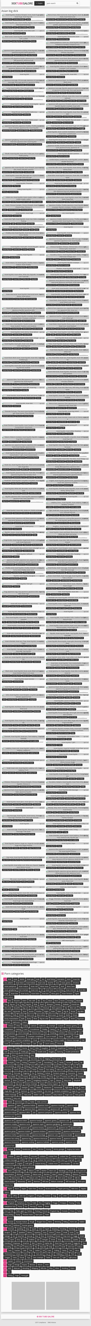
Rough (32, 1222)
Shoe (42, 1236)
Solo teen (71, 1247)
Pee (28, 1203)
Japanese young (57, 1142)
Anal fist (50, 983)
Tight (13, 224)
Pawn (47, 1214)
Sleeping (55, 1229)
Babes (24, 1022)
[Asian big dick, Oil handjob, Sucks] (67, 736)
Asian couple (26, 202)
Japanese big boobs (74, 93)
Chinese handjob (79, 55)
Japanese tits (68, 485)
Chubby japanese (36, 130)
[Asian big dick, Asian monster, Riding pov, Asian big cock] (67, 707)
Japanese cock (72, 565)
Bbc (39, 1001)
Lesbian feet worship (45, 1160)
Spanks (75, 1240)
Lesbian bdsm (9, 1163)
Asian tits (30, 725)
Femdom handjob (79, 1070)
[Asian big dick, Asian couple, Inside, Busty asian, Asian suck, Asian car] (67, 605)
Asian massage (60, 572)
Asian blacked (76, 305)
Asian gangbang (10, 990)
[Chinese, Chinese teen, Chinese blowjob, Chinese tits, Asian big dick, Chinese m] (23, 783)
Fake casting (76, 335)
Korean (49, 765)
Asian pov (69, 180)
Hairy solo (17, 1098)
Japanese (50, 85)
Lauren (60, 703)
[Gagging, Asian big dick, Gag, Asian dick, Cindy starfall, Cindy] (23, 96)
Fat (81, 1062)
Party (78, 1203)
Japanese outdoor (70, 1138)
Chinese (59, 55)
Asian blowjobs (62, 779)
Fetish (34, 1070)
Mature (5, 442)
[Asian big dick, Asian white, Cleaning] (67, 431)
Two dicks (69, 461)
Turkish (37, 1250)
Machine (47, 1174)
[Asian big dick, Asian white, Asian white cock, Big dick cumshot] (67, 657)
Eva (41, 1059)
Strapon (7, 1232)
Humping (7, 1098)
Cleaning (69, 434)
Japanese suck (75, 469)
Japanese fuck (9, 1146)
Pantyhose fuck (10, 1206)
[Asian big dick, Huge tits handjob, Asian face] (67, 748)
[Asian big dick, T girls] (67, 742)
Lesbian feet (64, 1156)
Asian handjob (29, 430)
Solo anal (67, 1243)
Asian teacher (37, 329)
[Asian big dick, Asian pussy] (23, 526)
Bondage (70, 1001)
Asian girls (17, 249)
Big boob (80, 1019)
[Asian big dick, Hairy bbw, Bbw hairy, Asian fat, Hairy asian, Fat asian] (67, 446)
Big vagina (61, 277)
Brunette (25, 493)
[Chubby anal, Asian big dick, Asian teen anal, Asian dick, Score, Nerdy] (23, 234)
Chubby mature (32, 267)
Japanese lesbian (29, 1105)
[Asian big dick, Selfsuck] (23, 554)
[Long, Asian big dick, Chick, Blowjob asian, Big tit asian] (23, 88)
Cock (6, 1044)
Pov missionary (26, 606)
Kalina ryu (61, 71)
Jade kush (17, 965)
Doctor (24, 1048)
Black (50, 1001)
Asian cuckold (62, 136)
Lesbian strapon (77, 1156)
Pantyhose (21, 1203)
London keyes (51, 164)
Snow (28, 19)
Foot (18, 1062)
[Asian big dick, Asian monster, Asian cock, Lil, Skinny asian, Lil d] (67, 418)
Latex (18, 1156)
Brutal (73, 1011)
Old (9, 1196)
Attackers (79, 588)
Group (51, 1077)
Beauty (49, 812)
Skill (67, 545)
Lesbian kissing (40, 1163)
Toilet (24, 1250)
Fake (53, 335)
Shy (36, 1247)
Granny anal (66, 1077)
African (5, 890)
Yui (67, 85)
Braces (33, 41)
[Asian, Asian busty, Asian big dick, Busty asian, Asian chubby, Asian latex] (23, 936)
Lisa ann (34, 1156)
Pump (18, 1214)
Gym (51, 1080)
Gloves (21, 1080)
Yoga (17, 1275)
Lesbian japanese (28, 1167)
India (26, 1102)
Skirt (33, 1243)
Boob (73, 1019)
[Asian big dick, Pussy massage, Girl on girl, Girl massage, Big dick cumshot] (67, 714)
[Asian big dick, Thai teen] (23, 183)
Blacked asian (32, 614)
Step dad (43, 1247)
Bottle (68, 1015)
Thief (72, 1254)
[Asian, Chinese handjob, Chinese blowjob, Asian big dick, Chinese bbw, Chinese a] (23, 206)
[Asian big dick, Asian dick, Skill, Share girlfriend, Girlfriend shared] (67, 541)
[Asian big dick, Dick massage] (67, 790)
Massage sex (26, 180)
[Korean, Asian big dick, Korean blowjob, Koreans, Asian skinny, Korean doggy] (67, 761)
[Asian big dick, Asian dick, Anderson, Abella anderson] (23, 510)
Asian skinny (78, 172)
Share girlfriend (75, 545)
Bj (18, 1004)
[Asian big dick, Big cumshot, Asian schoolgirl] (23, 548)
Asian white (17, 279)
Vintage (17, 1265)
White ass (29, 870)
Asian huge (17, 216)
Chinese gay (51, 55)
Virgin (10, 1265)
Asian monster (62, 422)
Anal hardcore (36, 860)
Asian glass (17, 804)
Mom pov (81, 1181)
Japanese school (71, 321)
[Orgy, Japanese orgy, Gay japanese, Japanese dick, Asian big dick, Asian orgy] (23, 593)
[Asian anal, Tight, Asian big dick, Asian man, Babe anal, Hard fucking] (23, 220)
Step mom (67, 1236)
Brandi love (75, 1004)
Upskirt (10, 1261)
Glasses (58, 1080)
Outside (20, 1199)
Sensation (36, 628)
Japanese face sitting (11, 1138)
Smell (82, 1236)
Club (83, 1040)
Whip (51, 1268)
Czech (25, 1029)
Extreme (25, 1059)
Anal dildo (82, 990)
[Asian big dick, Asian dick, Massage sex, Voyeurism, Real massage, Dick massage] (23, 176)
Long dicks (33, 483)
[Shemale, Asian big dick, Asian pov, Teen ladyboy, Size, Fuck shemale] (23, 737)
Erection (25, 230)
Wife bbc (44, 1268)
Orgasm (31, 1196)
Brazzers (17, 1001)
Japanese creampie (11, 1128)
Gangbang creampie (40, 1080)
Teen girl (16, 586)
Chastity (12, 1036)
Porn (6, 1211)
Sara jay (29, 1236)
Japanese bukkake (43, 1142)
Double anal (41, 1052)
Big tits (28, 1004)
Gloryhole (77, 1080)
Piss (40, 1203)
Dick (48, 594)
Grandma (81, 1077)
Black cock (30, 1015)
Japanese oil (30, 85)
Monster (27, 1174)
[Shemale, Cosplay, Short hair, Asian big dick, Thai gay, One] (67, 453)
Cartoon (34, 1026)
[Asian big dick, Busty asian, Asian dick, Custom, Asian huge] (67, 140)
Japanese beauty (38, 1128)
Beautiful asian (28, 763)
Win (33, 654)
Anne (69, 979)
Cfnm (45, 1033)
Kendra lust (26, 1149)
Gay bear (64, 1084)
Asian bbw (50, 180)
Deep (33, 1052)
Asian (4, 210)
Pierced (44, 1211)
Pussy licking (8, 1214)
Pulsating (69, 557)
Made (66, 638)
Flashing (40, 1073)
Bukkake (66, 1004)
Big (22, 1004)
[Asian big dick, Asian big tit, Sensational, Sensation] (23, 625)
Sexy (6, 1240)
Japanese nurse (24, 1124)
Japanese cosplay (10, 1124)
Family (61, 1062)
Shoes (58, 1232)
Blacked (79, 1001)
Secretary (67, 1240)
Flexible (56, 1066)
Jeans (19, 1116)
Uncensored (21, 144)
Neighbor (50, 529)
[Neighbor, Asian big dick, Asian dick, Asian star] (67, 526)
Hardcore (24, 1091)
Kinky (83, 787)
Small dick (6, 483)
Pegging (47, 1203)
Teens (14, 1257)
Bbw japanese (23, 384)
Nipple (23, 1189)
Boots (62, 1001)
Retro (50, 1222)
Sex (14, 1236)
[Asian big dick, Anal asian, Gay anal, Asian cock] (67, 824)
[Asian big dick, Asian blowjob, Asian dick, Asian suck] (67, 294)
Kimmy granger (58, 1149)
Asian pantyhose (52, 47)
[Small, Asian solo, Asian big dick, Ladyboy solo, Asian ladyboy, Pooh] (23, 769)
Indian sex (6, 202)
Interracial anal (61, 19)
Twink (48, 1257)
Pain (11, 1211)
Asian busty (77, 150)
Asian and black (63, 33)
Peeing (37, 1211)
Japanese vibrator (30, 794)
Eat (63, 1059)
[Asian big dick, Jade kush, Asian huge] (23, 962)
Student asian (27, 329)
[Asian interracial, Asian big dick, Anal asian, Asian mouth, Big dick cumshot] (67, 373)
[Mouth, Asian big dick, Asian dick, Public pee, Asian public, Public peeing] (23, 155)
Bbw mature (41, 1015)
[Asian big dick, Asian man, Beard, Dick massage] (23, 728)
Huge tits (74, 1091)
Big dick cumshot (63, 156)
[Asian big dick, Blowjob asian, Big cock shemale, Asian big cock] (67, 650)
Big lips (31, 27)
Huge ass (61, 798)
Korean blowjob (69, 765)
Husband (48, 1095)
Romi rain (73, 1222)
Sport (12, 1240)
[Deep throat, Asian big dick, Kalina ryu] (23, 112)
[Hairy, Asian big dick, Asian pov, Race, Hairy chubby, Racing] (67, 344)
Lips (15, 27)
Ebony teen (73, 537)
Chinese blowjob (26, 210)
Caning (52, 1029)
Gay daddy (12, 1077)
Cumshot (61, 1033)
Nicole (40, 1189)
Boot (25, 1011)
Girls (4, 699)
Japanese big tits (52, 27)
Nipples (83, 1189)
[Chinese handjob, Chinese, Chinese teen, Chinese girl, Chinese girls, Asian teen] (67, 248)
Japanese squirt (38, 1124)
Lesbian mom (53, 1163)
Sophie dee (48, 1243)
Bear (56, 1001)
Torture (18, 1254)
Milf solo (49, 804)
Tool (31, 230)
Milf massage (74, 243)
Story (18, 1240)
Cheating (53, 1033)
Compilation (8, 1029)
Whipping (35, 1268)
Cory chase (26, 1044)
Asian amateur (31, 895)
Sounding (7, 1247)
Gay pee (60, 909)
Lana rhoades (65, 1163)
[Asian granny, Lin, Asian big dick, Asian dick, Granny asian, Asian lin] (67, 672)
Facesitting (48, 1062)
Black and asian (30, 398)
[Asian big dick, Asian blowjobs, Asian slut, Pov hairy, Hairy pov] (67, 775)
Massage (17, 1171)
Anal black (17, 711)
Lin (58, 676)
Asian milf (6, 313)
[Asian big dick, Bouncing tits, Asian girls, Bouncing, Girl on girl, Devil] (67, 642)
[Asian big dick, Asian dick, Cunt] (23, 31)
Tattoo (25, 1254)
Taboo (76, 1250)
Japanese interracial (63, 194)
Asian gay (30, 979)
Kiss (34, 1149)
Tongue (7, 1257)
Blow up (25, 689)
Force (76, 1062)
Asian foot (58, 117)
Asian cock (61, 128)
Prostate (64, 1211)
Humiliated (72, 136)
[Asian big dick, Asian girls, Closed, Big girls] (23, 247)
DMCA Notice (52, 1322)
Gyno (58, 1077)
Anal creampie (23, 990)
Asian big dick (7, 19)
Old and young (9, 1199)
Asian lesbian (31, 983)
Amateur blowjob (19, 19)
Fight (39, 1066)
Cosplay (56, 455)
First (74, 1066)
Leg (34, 1160)
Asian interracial (8, 299)
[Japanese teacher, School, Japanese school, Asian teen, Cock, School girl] (67, 317)
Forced (68, 1062)
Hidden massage (10, 1095)
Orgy (4, 596)
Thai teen (17, 186)
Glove (15, 1080)
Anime (22, 979)
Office (15, 1196)
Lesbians (42, 1156)
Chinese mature (76, 1029)
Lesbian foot (52, 1156)
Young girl (24, 1275)
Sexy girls (34, 348)
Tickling (56, 1250)
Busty (29, 1019)
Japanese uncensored (34, 144)
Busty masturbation (11, 1019)
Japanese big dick (32, 457)
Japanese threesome (11, 1142)
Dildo (37, 1048)
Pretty (49, 122)
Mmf (29, 1181)
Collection (42, 1026)
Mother (44, 1171)
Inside (70, 608)
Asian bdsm (35, 993)
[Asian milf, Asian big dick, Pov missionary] (23, 604)
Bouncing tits (62, 646)
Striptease (16, 1243)
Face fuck (7, 1073)
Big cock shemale (74, 654)
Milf (48, 943)
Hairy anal (27, 1095)
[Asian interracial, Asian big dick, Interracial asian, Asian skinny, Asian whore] (23, 295)
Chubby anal (7, 237)
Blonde (21, 1015)
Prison (72, 1211)
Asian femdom (7, 430)
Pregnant (11, 1203)
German (7, 1080)
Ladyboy (5, 257)
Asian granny (51, 676)
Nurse (17, 1189)
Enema (10, 1059)
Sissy (44, 1232)
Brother (39, 1011)
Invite (36, 622)
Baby (39, 1008)
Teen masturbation (72, 668)
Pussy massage (62, 717)
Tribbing (59, 1254)
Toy (46, 1254)
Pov (26, 1206)
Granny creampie (31, 1084)
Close (15, 725)
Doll (5, 1052)
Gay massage (7, 820)
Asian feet (77, 117)
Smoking (50, 1236)
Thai (4, 622)
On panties (77, 820)
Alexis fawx (71, 986)
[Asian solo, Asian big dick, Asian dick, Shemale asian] (23, 633)
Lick (48, 216)
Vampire (57, 787)
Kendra (7, 1153)
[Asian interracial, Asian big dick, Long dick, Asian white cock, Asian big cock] (67, 438)
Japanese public (75, 1128)
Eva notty (34, 1059)
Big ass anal (44, 1019)
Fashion (16, 848)
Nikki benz (74, 1189)
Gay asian (6, 860)
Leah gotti (28, 1163)
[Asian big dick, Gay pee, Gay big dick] (67, 907)
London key (61, 164)
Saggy (75, 1236)
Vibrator (32, 1265)
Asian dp (82, 19)
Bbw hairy (69, 392)
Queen (10, 1218)
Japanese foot (75, 1112)
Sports (39, 1243)
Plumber (49, 271)
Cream (65, 354)
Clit (5, 1036)
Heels (17, 1087)
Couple (75, 1036)
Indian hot (69, 368)
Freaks (24, 882)
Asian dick (17, 33)
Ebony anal (56, 1059)
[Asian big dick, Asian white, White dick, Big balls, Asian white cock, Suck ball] (23, 275)
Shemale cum (51, 600)
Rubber (82, 1222)
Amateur (76, 983)
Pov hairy (82, 277)
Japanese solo (64, 1121)
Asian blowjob (28, 172)
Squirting (37, 1232)
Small (4, 773)
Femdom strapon (59, 1073)
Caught (68, 1036)
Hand (16, 1091)
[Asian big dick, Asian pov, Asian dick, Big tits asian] (67, 865)
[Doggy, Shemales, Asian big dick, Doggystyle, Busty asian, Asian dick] (67, 900)
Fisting (24, 1062)
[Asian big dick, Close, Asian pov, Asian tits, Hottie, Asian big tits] (23, 722)
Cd (80, 1026)
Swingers (45, 1240)
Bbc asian (58, 172)
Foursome (71, 1073)
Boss (33, 1008)
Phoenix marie (28, 1214)
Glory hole (67, 1080)
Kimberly (31, 882)
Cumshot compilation (23, 1040)
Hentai (10, 1087)
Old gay (39, 1196)
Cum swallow (15, 1044)
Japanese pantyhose (45, 1112)
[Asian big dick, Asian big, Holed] (67, 411)
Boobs (31, 1011)
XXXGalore (22, 3)
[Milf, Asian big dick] (67, 940)
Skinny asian (26, 122)
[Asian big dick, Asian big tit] (23, 808)
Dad (31, 1048)
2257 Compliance (40, 1322)
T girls (60, 745)
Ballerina (7, 1015)
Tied (51, 1254)
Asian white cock (35, 493)
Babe (53, 1011)
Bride (35, 1004)
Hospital (39, 1091)
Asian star (77, 529)
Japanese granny (51, 1121)
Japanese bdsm (8, 55)
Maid (54, 1174)
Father (18, 1066)
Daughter (44, 1048)
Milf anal (45, 1181)
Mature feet (8, 1185)
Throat (21, 1257)
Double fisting (23, 1055)
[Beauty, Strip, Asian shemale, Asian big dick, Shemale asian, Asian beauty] (67, 809)
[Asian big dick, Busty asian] (67, 913)
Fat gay (68, 1070)
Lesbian (11, 1156)
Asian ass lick (80, 798)
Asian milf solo (69, 804)
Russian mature (21, 1222)
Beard (24, 731)
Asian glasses (27, 804)
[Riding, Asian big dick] (23, 189)
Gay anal (69, 826)
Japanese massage (9, 85)
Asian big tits (28, 107)
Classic (57, 259)
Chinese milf (71, 1033)
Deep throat (7, 115)
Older (65, 1196)
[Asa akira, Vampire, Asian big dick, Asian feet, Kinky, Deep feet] (67, 783)
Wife (9, 1268)
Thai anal (19, 416)
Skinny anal (28, 1247)
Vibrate (40, 1265)
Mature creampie (14, 442)
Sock (24, 1240)
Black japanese (72, 63)
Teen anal (39, 1254)
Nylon (10, 1189)
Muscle (70, 1171)
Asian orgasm (73, 551)
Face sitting (50, 1070)
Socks (71, 1232)
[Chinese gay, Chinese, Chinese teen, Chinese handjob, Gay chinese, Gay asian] (67, 51)
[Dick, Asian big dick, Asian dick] (67, 592)
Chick (20, 91)
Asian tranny (81, 101)
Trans (49, 1250)
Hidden (38, 1087)
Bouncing (80, 646)
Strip (54, 812)
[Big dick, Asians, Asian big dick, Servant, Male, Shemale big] (23, 532)
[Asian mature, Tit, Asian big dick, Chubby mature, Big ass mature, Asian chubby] (23, 264)
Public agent (20, 1211)
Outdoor (47, 1196)
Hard (82, 1087)
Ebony (17, 1059)
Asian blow (77, 461)
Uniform (18, 1261)
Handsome (47, 1087)
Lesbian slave (60, 1160)
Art (42, 990)
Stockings (72, 1229)
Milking (67, 1174)
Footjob (11, 1062)
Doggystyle (75, 903)
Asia (48, 335)
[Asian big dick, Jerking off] (67, 425)
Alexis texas (44, 986)
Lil (78, 422)
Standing (7, 1243)
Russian (11, 1222)
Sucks (69, 739)
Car (58, 1029)
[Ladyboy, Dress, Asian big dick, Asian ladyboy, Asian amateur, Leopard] (67, 503)
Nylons (6, 1192)
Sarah (63, 1247)
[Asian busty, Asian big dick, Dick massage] (67, 183)
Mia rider (37, 711)
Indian (10, 1102)
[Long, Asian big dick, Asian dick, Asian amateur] (23, 893)
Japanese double (52, 150)
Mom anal (61, 1178)
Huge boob (27, 545)
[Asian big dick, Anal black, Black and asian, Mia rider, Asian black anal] (23, 708)
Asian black (61, 63)
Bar (66, 1008)
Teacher (17, 1250)
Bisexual (46, 1008)
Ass (48, 362)
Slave (14, 1232)
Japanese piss (67, 1124)
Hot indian (78, 368)
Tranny (63, 1250)
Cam (34, 1044)
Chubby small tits (71, 277)
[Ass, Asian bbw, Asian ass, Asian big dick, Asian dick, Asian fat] (67, 359)
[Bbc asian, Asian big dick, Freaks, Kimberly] (23, 879)
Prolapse (63, 1203)
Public (34, 1203)
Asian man (30, 224)
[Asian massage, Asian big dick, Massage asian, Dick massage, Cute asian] (23, 830)
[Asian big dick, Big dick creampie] (67, 263)
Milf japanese (36, 313)
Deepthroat (61, 1048)
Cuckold (60, 1026)
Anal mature (8, 997)
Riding (5, 192)
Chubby (44, 1029)
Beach (42, 1004)
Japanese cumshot (30, 951)
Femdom (32, 1062)
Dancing (60, 1052)
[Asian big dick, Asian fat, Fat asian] (67, 233)
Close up (60, 1044)
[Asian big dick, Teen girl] (23, 584)
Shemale (49, 455)
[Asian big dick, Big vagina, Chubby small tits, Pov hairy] (67, 274)
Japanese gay (51, 565)
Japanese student (24, 1131)
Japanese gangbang (9, 144)
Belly (15, 1015)
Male (34, 535)
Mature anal (37, 1174)
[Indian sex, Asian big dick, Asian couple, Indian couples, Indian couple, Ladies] (23, 198)
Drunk (53, 1048)
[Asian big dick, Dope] (67, 843)
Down (68, 305)
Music (25, 1178)
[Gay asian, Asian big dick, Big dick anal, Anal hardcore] (23, 857)
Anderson (25, 513)
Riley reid (7, 1225)
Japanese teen (9, 1116)
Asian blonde (36, 370)
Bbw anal (7, 1008)
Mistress (76, 1174)
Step (36, 1236)
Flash (33, 1066)
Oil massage (20, 85)
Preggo (55, 1203)
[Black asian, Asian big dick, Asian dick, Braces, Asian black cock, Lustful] (23, 38)
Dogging (51, 1052)
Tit (14, 267)
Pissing (71, 1203)
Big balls (34, 279)
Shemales (56, 903)
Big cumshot (18, 551)
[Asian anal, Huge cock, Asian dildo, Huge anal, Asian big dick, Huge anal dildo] (67, 722)
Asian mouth (26, 370)
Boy (5, 1004)
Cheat (35, 1040)
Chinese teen (68, 55)
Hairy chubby (80, 346)
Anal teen (45, 993)
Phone (47, 1206)
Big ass (12, 1004)
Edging (47, 1059)
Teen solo (56, 1257)
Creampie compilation (36, 1036)
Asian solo (6, 636)
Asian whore (27, 335)
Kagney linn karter (73, 1149)
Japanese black (51, 63)
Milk (24, 1171)
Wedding (65, 1268)
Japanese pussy (65, 224)
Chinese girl (81, 251)
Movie (6, 1178)
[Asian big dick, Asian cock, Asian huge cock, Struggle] (67, 126)
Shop (59, 1240)
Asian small (68, 271)
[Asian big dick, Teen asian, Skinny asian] (23, 120)
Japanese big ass (18, 450)
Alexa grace (55, 993)
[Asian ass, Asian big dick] (67, 887)
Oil (60, 1196)
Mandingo (62, 1171)
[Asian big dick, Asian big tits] (67, 754)
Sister (41, 1229)
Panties (29, 1211)
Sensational (27, 628)
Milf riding (78, 392)
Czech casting (50, 1044)
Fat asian (68, 235)
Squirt (47, 1229)
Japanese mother (10, 1135)
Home (82, 1091)
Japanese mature (10, 1112)
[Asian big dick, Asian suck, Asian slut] (67, 893)
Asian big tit (17, 230)
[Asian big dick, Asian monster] (23, 679)
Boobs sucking (37, 545)
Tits (32, 1254)
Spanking (20, 1229)
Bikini (59, 1011)
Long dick (73, 442)
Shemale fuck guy (8, 416)
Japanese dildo (24, 1135)
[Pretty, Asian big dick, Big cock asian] (67, 120)
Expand (37, 870)
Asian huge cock (72, 128)
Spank (34, 1229)
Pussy (20, 1206)
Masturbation (9, 1174)
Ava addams (8, 983)
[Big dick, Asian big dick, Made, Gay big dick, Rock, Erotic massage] (67, 634)
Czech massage (23, 1033)
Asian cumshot (62, 630)
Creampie (51, 1026)
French (16, 1070)
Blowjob (50, 1004)
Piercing (33, 1206)
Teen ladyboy (33, 741)
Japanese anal (51, 285)
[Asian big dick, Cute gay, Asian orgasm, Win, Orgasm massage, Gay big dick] (23, 650)
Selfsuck (64, 101)
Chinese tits (36, 787)
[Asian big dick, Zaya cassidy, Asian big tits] (23, 104)
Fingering (26, 1073)
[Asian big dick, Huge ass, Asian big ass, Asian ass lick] (67, 796)
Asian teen (6, 321)
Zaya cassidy (18, 107)
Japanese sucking (20, 55)
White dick (26, 279)
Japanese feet (61, 408)
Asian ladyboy (75, 507)
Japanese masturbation (71, 1131)
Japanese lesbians (39, 1131)
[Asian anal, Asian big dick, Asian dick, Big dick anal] (67, 288)
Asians (12, 535)
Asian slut (72, 779)
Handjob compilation (61, 1091)
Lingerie (20, 1163)
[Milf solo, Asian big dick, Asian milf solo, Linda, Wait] (67, 802)
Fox (33, 1073)
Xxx (9, 1272)
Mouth (5, 158)
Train (79, 1254)
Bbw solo (73, 1008)
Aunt (62, 986)
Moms (83, 1174)
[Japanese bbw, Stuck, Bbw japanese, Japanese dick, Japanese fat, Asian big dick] (23, 381)
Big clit (66, 1011)
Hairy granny (79, 1095)
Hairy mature (58, 1095)
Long (4, 91)
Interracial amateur (20, 614)
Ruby (72, 733)
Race (72, 346)
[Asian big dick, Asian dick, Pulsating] (67, 554)
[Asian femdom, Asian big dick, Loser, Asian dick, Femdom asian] (67, 680)
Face (28, 1070)
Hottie (37, 725)
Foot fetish (47, 1066)
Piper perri (39, 1214)
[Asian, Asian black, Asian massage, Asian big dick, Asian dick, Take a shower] (67, 577)
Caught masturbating (64, 951)
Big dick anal (79, 291)
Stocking (63, 1229)
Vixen (47, 1265)
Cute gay (16, 654)
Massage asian (29, 834)
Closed (24, 249)
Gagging (5, 99)
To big (65, 832)
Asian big (25, 390)
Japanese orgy (12, 596)
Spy (77, 1232)
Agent (77, 993)
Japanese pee (51, 1128)
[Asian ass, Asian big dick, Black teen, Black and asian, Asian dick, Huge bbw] (23, 466)
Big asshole (80, 400)
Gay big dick (74, 638)
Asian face (74, 751)
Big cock (25, 1008)
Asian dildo (67, 725)
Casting (18, 1029)
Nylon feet (32, 1189)
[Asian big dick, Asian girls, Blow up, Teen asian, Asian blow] (23, 687)
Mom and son (81, 1171)
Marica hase (51, 19)
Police (40, 1206)
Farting (26, 1066)
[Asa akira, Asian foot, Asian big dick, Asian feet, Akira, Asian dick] (67, 113)
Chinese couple (58, 1040)
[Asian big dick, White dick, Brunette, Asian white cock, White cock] (23, 490)
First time (7, 1070)
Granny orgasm (52, 1084)
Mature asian (70, 588)
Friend (41, 1070)
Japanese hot (51, 194)
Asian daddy (76, 259)
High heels (68, 1087)
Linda (78, 804)
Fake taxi (59, 1070)
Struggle (81, 128)
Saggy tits (76, 1243)
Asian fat (60, 235)
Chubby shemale (29, 572)
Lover (59, 832)
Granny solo (8, 1084)
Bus (44, 1001)
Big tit (66, 1019)
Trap (23, 646)
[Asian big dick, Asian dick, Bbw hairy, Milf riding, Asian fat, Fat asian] (67, 388)
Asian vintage (28, 340)
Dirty (32, 1055)
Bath (23, 1019)
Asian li (72, 33)
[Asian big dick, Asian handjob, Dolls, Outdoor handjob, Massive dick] (67, 618)
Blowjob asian (28, 91)
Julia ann (19, 1109)
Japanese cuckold (76, 109)
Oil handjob (61, 739)
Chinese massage (72, 1040)
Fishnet (47, 1073)
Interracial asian (31, 299)
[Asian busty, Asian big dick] (67, 497)
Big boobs (16, 1011)
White (57, 1268)
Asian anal (6, 224)
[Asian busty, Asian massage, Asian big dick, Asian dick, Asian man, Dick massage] (67, 569)
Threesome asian (63, 39)
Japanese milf (7, 63)
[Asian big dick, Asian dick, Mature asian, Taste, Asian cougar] (67, 935)
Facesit (80, 1073)
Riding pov (72, 709)
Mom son (52, 1171)
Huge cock (58, 725)
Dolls (70, 622)
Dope (59, 846)
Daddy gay (25, 1052)
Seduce (79, 1247)
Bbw (9, 1001)
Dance (10, 1048)
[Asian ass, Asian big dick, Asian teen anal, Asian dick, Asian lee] (23, 658)
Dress (56, 507)
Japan (19, 1105)
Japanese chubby (23, 130)
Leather (22, 1160)
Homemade (58, 1087)
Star (84, 1243)
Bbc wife (32, 1001)
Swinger (7, 1236)
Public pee (31, 158)
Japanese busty (64, 27)
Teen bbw (68, 697)
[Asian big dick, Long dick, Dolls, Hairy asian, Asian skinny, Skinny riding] (67, 955)
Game (29, 1080)
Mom (10, 1171)
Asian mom (50, 990)
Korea (18, 1149)
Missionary (21, 1181)
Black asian (6, 41)
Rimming (58, 1222)
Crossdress (21, 1036)
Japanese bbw (18, 71)
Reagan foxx (41, 1222)
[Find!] (77, 3)
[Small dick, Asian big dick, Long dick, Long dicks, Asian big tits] (23, 481)
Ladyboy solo (34, 753)
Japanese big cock (19, 477)
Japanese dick (7, 172)
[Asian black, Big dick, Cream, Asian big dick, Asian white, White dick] (67, 351)
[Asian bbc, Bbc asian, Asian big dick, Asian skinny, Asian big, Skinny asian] (67, 168)
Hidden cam (38, 1095)
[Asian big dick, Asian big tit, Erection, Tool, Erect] (23, 227)
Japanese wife (7, 71)
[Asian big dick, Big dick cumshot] (67, 154)
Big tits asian (18, 340)
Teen (10, 1250)
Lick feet (76, 1163)
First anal (17, 1073)
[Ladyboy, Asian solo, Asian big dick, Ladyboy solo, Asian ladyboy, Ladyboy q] (23, 749)
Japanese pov (30, 63)
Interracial (18, 1102)
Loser (71, 684)
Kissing (48, 1149)
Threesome (8, 1254)
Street (53, 1240)
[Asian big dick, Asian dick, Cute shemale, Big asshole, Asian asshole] (67, 396)
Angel (6, 993)
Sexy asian (37, 804)
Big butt (7, 1022)
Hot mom (48, 1091)
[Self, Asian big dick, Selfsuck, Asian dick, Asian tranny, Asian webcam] (67, 97)
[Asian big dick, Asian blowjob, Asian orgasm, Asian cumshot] (67, 548)
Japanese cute (76, 876)
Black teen (25, 469)
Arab (38, 979)
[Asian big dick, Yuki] (23, 927)
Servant (29, 535)
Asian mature (7, 267)
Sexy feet (21, 1236)
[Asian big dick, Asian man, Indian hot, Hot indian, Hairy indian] (67, 366)
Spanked (22, 1232)
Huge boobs (7, 545)
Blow (35, 1019)
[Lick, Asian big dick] (67, 213)
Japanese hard (7, 794)
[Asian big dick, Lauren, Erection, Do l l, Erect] (67, 701)
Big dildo (81, 1011)
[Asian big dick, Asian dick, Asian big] (23, 387)
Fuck (68, 1066)
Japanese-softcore (63, 469)
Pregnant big (54, 1211)
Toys (28, 1257)
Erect (36, 230)
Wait (83, 804)
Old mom (72, 1196)
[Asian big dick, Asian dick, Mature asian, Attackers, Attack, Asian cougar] (67, 585)
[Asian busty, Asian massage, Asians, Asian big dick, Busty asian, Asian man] (67, 880)
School (62, 321)
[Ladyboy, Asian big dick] (23, 255)
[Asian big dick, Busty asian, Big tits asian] (67, 338)
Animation (61, 979)
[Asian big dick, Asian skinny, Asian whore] (23, 332)
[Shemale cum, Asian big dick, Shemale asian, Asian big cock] (67, 598)
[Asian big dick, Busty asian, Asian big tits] (67, 768)
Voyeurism (35, 180)
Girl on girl (72, 717)
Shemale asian (62, 493)
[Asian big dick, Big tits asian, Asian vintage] (23, 338)
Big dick (63, 93)
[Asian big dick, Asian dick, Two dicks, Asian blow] (67, 459)
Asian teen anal (29, 237)
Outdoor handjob (80, 622)
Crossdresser (35, 1029)
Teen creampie (38, 1257)
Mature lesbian (9, 1181)
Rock (81, 638)
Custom (77, 142)
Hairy (48, 346)
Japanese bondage (38, 1135)
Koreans (79, 765)
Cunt (23, 33)
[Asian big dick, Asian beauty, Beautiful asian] (23, 760)
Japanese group (65, 876)
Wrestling (25, 1268)
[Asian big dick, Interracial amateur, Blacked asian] (23, 611)
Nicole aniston (50, 1189)
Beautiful (17, 1008)
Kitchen (41, 1149)
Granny (25, 1077)
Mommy (43, 1178)
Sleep (27, 1229)
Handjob (25, 1087)
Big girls (31, 249)
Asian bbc (50, 172)
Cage (40, 1044)
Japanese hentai (55, 1138)
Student (80, 1229)
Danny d (71, 1048)
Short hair (64, 455)
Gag (22, 99)
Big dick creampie (72, 71)
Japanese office (24, 1112)
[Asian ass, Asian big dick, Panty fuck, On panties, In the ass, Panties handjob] (67, 817)
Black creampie (56, 1019)
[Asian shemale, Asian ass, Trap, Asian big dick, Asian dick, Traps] (23, 642)
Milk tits (77, 1178)
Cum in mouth (51, 1036)
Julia (34, 1112)
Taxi (70, 1250)
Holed (67, 414)
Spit (38, 1240)
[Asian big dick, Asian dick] (67, 74)
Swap (50, 1247)
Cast (68, 335)
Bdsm (24, 1001)
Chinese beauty (45, 1040)
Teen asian (17, 122)
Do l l (73, 703)
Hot (20, 1095)
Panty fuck (69, 820)
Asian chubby (22, 27)
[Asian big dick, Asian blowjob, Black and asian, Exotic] (23, 395)
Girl (74, 1077)
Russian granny (27, 1225)
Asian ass (62, 47)
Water (72, 1268)
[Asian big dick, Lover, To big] (67, 829)
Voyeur (24, 1265)
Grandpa (44, 1077)
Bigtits (46, 1011)
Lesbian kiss (8, 1167)
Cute (80, 1033)
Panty (79, 1211)
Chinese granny (71, 1026)
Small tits (26, 1243)
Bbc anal (7, 1011)
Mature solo (33, 1178)
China (18, 1026)
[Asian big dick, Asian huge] (23, 213)
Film (79, 1066)
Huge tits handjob (63, 751)
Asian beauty (18, 763)
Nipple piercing (63, 1189)
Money (19, 1174)
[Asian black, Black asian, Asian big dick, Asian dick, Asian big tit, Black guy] (23, 359)
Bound (60, 1015)
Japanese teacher (52, 321)
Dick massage (71, 186)
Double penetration (66, 150)
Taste (78, 937)
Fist (55, 1062)
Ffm (22, 1070)
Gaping (42, 1084)
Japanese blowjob (63, 109)
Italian (32, 1102)
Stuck (15, 384)
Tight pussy (72, 1257)
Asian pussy (17, 529)
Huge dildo (8, 1091)
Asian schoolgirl (29, 551)
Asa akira (50, 117)
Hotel (32, 1091)
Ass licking (59, 990)
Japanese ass (61, 313)
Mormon (37, 1181)
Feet (39, 1062)
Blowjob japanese (19, 457)
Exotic (38, 398)
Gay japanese (61, 565)
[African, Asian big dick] (23, 887)
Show (83, 1240)
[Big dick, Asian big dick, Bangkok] (23, 576)
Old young (82, 1196)
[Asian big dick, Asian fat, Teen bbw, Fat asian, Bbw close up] (67, 695)
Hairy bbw (61, 450)
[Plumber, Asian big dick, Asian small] (67, 269)
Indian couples (37, 202)
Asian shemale (7, 646)
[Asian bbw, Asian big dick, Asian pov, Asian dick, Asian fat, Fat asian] (67, 176)
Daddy (17, 1048)
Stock (57, 1247)
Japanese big (15, 313)
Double (79, 1048)
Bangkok (23, 578)
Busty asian (61, 142)
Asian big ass (70, 798)
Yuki (15, 929)
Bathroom (16, 1022)
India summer (42, 1102)
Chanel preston (9, 1033)
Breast (75, 1015)
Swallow (32, 1240)
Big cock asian (68, 122)
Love (79, 1160)
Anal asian (73, 376)
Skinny (29, 1232)
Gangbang (34, 1077)
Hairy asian (74, 959)
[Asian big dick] (23, 74)
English (49, 485)
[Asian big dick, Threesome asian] (67, 37)
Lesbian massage (10, 1160)
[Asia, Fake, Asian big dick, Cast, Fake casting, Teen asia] (67, 332)
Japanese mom (43, 1105)
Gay (19, 1077)
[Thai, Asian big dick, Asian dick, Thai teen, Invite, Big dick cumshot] (23, 618)
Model (60, 1174)
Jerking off (61, 428)
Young (10, 1275)
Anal (9, 979)
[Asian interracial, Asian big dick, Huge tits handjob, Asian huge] (23, 908)
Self (48, 101)
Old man (23, 1196)
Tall (43, 1250)
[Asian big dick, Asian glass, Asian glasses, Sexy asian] (23, 802)
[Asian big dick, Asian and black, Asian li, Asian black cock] (67, 31)
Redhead (16, 1225)
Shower (58, 1236)
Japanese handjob (9, 565)
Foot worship (9, 1066)
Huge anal (76, 725)
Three (66, 1254)
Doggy (49, 903)
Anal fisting (51, 979)
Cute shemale (70, 400)
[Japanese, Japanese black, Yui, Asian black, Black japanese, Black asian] (67, 81)
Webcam (17, 1268)
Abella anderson (35, 513)
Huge (77, 1087)
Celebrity (65, 1029)
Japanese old (9, 1121)
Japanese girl (74, 691)
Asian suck (80, 297)
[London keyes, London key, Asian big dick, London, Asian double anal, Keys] (67, 160)
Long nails (71, 1160)
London (80, 164)
